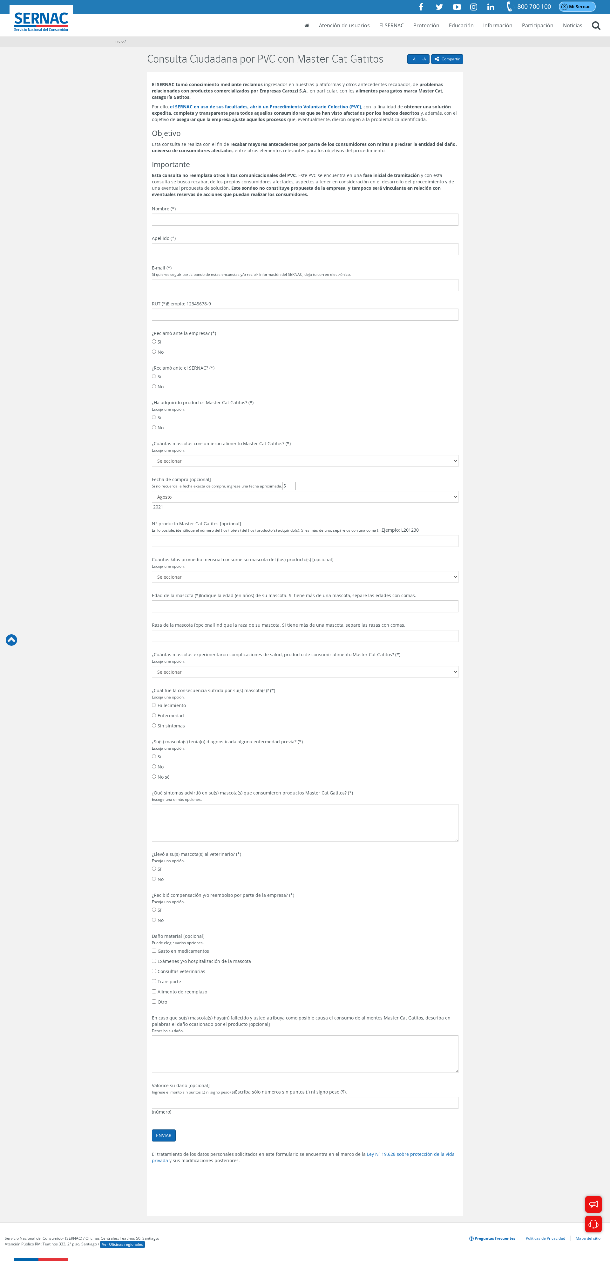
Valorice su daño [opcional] (193, 1088)
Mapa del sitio (588, 1238)
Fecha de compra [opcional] (217, 482)
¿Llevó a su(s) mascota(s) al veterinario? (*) (196, 857)
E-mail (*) (251, 271)
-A (426, 59)
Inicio (119, 41)
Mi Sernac (579, 6)
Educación (461, 25)
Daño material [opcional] (178, 939)
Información (497, 25)
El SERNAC (391, 25)
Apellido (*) (164, 238)
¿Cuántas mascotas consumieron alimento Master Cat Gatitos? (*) (221, 446)
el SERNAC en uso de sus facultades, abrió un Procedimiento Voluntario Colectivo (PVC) (265, 107)
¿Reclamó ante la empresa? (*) (184, 333)
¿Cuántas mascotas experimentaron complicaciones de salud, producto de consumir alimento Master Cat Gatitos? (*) (276, 657)
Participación (537, 25)
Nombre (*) (164, 209)
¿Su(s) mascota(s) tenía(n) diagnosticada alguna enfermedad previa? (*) (227, 745)
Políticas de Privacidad (545, 1238)
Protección (426, 25)
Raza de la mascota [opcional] (183, 625)
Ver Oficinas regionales (122, 1244)
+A (415, 59)
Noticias (572, 25)
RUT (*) (159, 304)
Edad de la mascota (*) (176, 595)
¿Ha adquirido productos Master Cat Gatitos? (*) (203, 405)
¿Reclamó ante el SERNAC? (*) (183, 368)
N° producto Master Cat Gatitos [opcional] (267, 527)
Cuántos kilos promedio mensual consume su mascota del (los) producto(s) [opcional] (243, 562)
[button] (596, 26)
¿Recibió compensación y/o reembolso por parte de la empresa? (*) (223, 898)
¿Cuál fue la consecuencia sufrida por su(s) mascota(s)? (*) (213, 693)
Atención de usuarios (344, 25)
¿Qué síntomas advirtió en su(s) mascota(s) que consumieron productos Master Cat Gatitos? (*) (252, 796)
